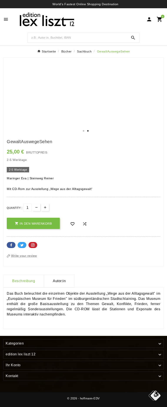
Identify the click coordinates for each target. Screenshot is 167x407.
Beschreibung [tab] (23, 281)
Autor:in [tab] (59, 281)
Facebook (11, 245)
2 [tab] (88, 131)
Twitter (22, 245)
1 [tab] (83, 131)
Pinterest (32, 245)
